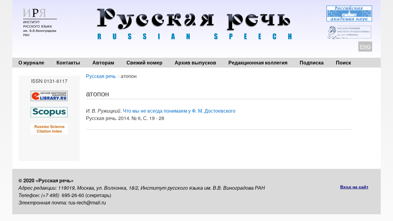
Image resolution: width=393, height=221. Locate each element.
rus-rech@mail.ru (87, 202)
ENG (365, 46)
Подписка (312, 62)
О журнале (31, 62)
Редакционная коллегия (257, 62)
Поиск (343, 62)
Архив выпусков (195, 62)
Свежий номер (144, 62)
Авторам (103, 62)
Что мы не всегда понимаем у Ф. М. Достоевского (179, 110)
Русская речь (101, 75)
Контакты (68, 62)
